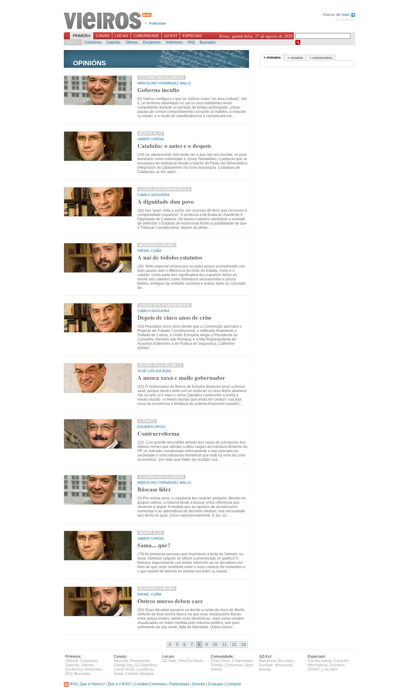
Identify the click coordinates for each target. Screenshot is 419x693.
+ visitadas (272, 57)
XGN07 (314, 669)
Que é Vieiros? (92, 684)
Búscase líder (154, 489)
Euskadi (266, 665)
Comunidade (146, 36)
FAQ (191, 42)
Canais (103, 36)
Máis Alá (121, 661)
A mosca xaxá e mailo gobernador (181, 377)
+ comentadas (320, 58)
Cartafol (131, 674)
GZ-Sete (169, 661)
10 (215, 644)
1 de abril (329, 669)
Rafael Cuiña (149, 250)
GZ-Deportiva (145, 665)
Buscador (208, 42)
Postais (217, 665)
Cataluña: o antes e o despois (174, 145)
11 (224, 644)
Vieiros (109, 21)
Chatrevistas (242, 661)
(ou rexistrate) (345, 19)
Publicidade (157, 23)
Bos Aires (286, 661)
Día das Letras (320, 661)
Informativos (318, 665)
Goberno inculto (158, 90)
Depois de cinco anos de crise (174, 317)
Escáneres (152, 42)
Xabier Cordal (150, 139)
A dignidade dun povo (165, 201)
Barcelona (267, 661)
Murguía (147, 674)
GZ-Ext (170, 36)
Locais (121, 36)
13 (243, 644)
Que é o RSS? (120, 684)
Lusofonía (144, 669)
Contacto (233, 684)
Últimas (131, 42)
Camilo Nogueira (153, 195)
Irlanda (265, 669)
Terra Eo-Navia (190, 661)
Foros (225, 661)
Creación (341, 661)
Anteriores (174, 42)
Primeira (81, 36)
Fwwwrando (140, 661)
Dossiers (337, 665)
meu (346, 14)
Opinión (72, 42)
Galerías (113, 42)
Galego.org (123, 665)
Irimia (118, 674)
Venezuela (283, 665)
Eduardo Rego (151, 427)
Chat (215, 661)
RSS (73, 684)
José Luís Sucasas (154, 371)
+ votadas (295, 58)
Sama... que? (154, 545)
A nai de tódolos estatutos (169, 257)
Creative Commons (150, 684)
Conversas (234, 665)
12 (234, 644)
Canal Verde (124, 669)
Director (198, 684)
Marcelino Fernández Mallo (164, 83)
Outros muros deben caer (170, 601)
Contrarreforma (158, 433)
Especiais (192, 36)
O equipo (215, 684)
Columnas (93, 42)
